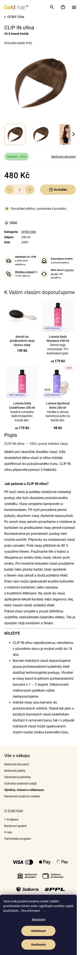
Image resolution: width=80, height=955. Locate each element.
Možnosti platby (15, 770)
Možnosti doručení (63, 156)
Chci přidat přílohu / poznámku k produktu (38, 208)
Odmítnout (38, 931)
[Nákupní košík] (62, 7)
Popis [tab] (10, 435)
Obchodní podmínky (17, 777)
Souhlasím (38, 944)
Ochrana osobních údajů (20, 783)
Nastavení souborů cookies (22, 796)
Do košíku (60, 189)
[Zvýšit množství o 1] (30, 189)
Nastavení (38, 919)
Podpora (12, 819)
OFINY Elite (28, 232)
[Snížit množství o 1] (9, 189)
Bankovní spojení (15, 826)
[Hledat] (51, 7)
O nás (8, 832)
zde (42, 910)
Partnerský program (17, 838)
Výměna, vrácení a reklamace (24, 790)
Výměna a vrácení (24, 272)
